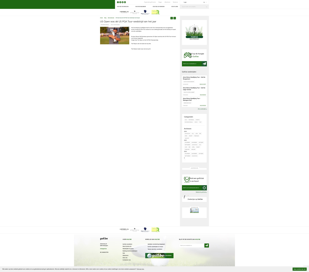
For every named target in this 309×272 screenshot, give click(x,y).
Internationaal (111, 17)
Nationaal (191, 119)
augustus (187, 133)
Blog (105, 17)
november (194, 142)
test (200, 122)
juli (193, 133)
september (187, 144)
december (187, 142)
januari (187, 138)
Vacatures (175, 2)
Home (101, 17)
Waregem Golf (187, 103)
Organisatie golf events (150, 2)
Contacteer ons (127, 260)
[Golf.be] (105, 4)
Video (196, 122)
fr (206, 2)
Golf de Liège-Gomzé (189, 92)
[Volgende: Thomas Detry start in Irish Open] (174, 18)
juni (196, 133)
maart (190, 136)
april (186, 136)
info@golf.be (103, 248)
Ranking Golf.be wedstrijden (130, 251)
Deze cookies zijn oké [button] (300, 269)
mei (200, 133)
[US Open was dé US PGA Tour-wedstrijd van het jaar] (114, 35)
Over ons (125, 257)
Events (197, 119)
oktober (201, 142)
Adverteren (167, 2)
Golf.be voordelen (127, 244)
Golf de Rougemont (189, 81)
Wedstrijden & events (128, 248)
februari (196, 136)
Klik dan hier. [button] (140, 269)
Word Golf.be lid (127, 246)
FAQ (124, 253)
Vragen (160, 2)
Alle (186, 119)
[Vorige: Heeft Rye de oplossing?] (171, 18)
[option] (123, 12)
